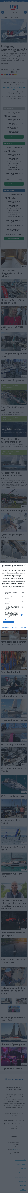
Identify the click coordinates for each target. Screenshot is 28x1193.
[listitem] (14, 593)
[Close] (25, 565)
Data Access (14, 627)
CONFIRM (8, 622)
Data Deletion (5, 627)
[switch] (22, 596)
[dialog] (14, 596)
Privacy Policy (22, 627)
